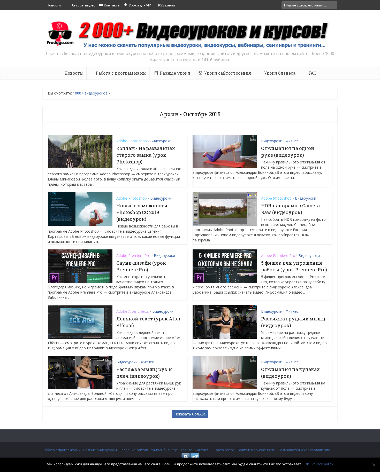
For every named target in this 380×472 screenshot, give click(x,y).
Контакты (203, 449)
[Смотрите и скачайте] (190, 34)
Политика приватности (256, 449)
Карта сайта (224, 449)
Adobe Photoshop (131, 140)
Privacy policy (322, 464)
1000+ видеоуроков (90, 93)
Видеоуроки (160, 140)
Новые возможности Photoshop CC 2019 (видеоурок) (142, 212)
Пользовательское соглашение (304, 449)
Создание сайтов (133, 449)
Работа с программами (62, 449)
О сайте (185, 449)
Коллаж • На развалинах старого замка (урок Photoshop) (145, 155)
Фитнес (292, 140)
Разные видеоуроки (100, 449)
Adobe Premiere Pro (133, 255)
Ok (307, 464)
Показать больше (190, 414)
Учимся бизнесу (164, 449)
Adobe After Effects (132, 311)
